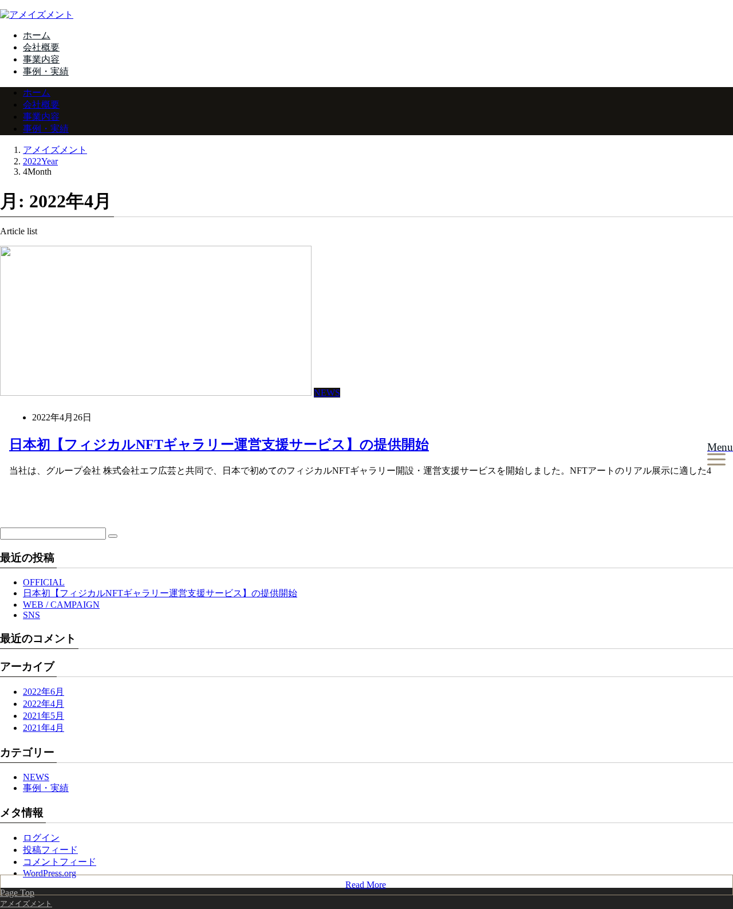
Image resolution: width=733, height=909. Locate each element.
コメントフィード (59, 862)
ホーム (36, 35)
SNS (31, 615)
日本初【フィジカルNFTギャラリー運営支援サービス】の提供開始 (219, 444)
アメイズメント (55, 150)
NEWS (327, 393)
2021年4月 (43, 728)
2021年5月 (43, 716)
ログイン (41, 838)
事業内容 (41, 59)
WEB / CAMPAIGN (61, 604)
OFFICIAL (44, 582)
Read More (365, 885)
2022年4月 (43, 704)
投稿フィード (50, 850)
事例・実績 (46, 71)
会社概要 (41, 47)
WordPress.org (49, 873)
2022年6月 (43, 691)
